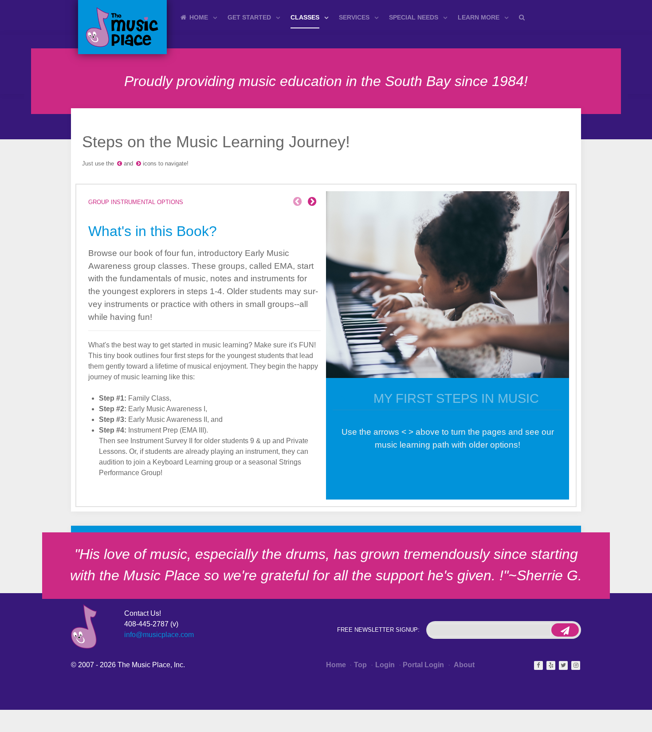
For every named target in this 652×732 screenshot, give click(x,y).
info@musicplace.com (159, 634)
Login (385, 665)
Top (360, 665)
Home (336, 665)
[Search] (523, 17)
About (463, 665)
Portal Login (423, 665)
